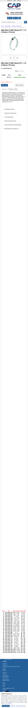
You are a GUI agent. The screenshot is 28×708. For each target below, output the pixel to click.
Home (2, 26)
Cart (16, 18)
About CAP (5, 663)
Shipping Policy (6, 676)
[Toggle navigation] (19, 18)
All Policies (5, 672)
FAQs (15, 0)
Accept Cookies (5, 705)
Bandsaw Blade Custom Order (8, 688)
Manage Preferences (21, 705)
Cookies (4, 673)
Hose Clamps (8, 26)
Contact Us (9, 0)
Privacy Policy (5, 675)
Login (10, 18)
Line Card (4, 689)
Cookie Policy (9, 703)
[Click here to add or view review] (21, 71)
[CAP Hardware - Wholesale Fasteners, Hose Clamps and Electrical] (14, 6)
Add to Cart (4, 85)
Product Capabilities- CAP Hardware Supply (11, 666)
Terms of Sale (5, 677)
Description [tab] (4, 89)
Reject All (13, 705)
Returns (4, 683)
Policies (19, 0)
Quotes (4, 667)
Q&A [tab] (16, 89)
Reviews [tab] (11, 89)
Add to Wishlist (19, 85)
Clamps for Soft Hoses (17, 26)
